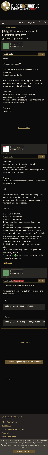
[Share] (39, 54)
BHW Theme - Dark (13, 417)
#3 (43, 281)
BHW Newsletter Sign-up (13, 429)
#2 (43, 157)
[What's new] (39, 22)
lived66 (8, 39)
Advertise (6, 425)
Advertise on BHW (24, 128)
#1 (43, 54)
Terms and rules (9, 437)
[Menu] (2, 22)
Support (5, 433)
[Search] (45, 22)
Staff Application (9, 422)
